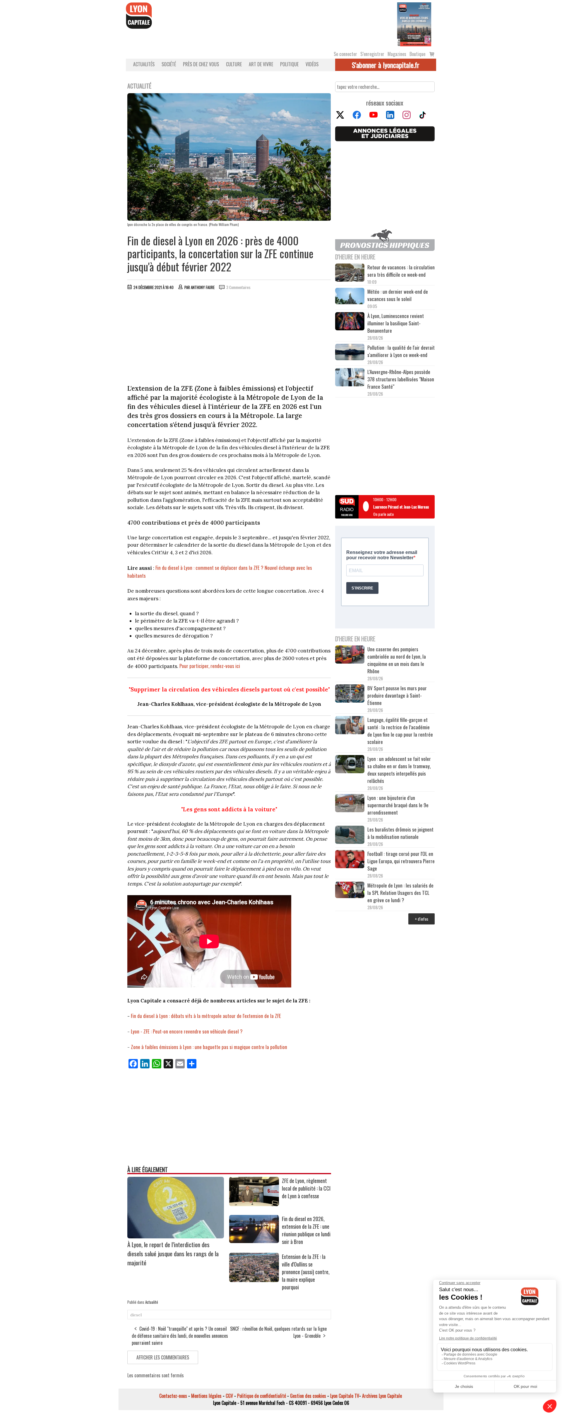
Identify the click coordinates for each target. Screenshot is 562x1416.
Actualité (151, 1302)
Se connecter (345, 53)
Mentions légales (206, 1395)
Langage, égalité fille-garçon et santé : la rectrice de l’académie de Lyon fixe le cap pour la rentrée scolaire (400, 730)
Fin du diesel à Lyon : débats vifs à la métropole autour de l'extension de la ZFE (206, 1015)
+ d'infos (421, 919)
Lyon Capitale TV (344, 1395)
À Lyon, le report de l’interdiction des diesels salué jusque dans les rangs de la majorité (173, 1253)
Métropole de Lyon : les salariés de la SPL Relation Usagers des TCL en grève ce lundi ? (400, 893)
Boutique (417, 53)
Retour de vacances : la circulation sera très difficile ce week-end (401, 271)
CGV (229, 1395)
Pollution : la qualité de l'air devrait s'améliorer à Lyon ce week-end (401, 351)
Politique (289, 64)
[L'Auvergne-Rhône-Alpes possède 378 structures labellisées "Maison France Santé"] (349, 378)
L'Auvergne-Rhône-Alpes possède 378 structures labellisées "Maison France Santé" (400, 379)
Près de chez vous (201, 64)
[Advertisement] (229, 339)
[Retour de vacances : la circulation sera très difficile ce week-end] (349, 273)
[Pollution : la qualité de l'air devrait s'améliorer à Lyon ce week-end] (349, 353)
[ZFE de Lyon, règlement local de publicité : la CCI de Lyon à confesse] (254, 1204)
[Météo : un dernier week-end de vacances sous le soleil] (349, 297)
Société (169, 64)
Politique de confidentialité (261, 1395)
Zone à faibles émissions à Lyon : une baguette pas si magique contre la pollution (209, 1046)
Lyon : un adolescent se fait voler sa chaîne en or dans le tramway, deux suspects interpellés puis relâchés (399, 769)
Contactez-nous (173, 1395)
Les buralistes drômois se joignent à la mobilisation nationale (400, 833)
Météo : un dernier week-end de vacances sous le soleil (397, 295)
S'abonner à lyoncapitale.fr (385, 65)
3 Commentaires (238, 287)
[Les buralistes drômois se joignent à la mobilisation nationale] (349, 836)
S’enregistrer (372, 53)
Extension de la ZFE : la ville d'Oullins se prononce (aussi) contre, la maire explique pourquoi (306, 1272)
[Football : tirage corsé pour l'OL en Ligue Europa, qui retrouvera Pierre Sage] (349, 860)
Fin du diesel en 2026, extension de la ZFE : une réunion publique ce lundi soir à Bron (306, 1230)
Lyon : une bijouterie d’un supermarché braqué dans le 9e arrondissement (398, 805)
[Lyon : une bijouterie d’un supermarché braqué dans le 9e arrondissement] (349, 804)
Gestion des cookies (308, 1395)
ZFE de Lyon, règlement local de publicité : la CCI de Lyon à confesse (306, 1188)
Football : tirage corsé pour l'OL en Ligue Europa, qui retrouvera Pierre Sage (401, 861)
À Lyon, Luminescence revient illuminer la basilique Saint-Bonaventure (395, 323)
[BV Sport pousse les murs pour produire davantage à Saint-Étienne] (349, 694)
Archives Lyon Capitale (382, 1395)
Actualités (144, 64)
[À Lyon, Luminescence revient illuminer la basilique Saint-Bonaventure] (349, 322)
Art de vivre (261, 64)
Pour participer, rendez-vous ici (209, 665)
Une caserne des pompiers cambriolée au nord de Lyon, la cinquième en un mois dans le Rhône (396, 660)
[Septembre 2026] (414, 23)
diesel (136, 1315)
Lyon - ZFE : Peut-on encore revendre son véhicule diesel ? (187, 1031)
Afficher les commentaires (162, 1357)
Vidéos (312, 64)
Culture (234, 64)
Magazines (397, 53)
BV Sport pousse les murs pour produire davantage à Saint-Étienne (397, 695)
